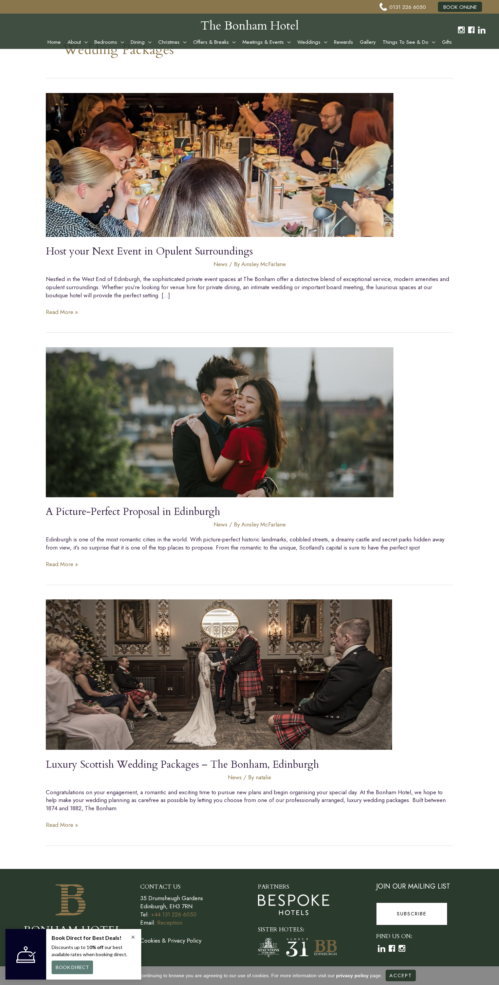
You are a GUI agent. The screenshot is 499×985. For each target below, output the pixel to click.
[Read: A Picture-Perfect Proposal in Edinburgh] (219, 421)
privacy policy (352, 975)
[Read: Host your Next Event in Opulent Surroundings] (219, 164)
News (220, 264)
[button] (84, 42)
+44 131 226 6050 (174, 914)
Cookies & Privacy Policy (170, 940)
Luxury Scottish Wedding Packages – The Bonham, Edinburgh (182, 765)
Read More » (62, 312)
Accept (400, 975)
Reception (169, 922)
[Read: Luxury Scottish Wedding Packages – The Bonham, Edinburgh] (219, 674)
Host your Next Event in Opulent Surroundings (149, 251)
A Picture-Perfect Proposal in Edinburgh (133, 512)
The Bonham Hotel (250, 26)
